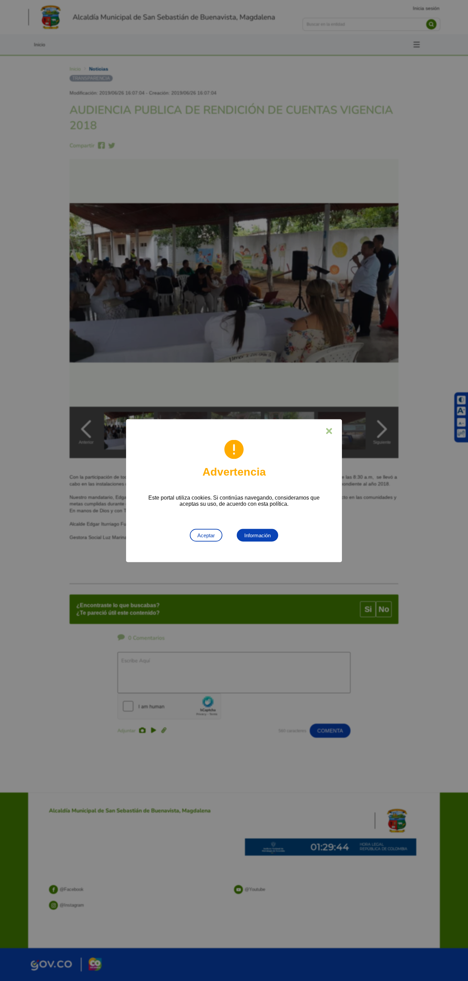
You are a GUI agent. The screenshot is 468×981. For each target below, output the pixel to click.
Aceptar (206, 535)
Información (257, 535)
